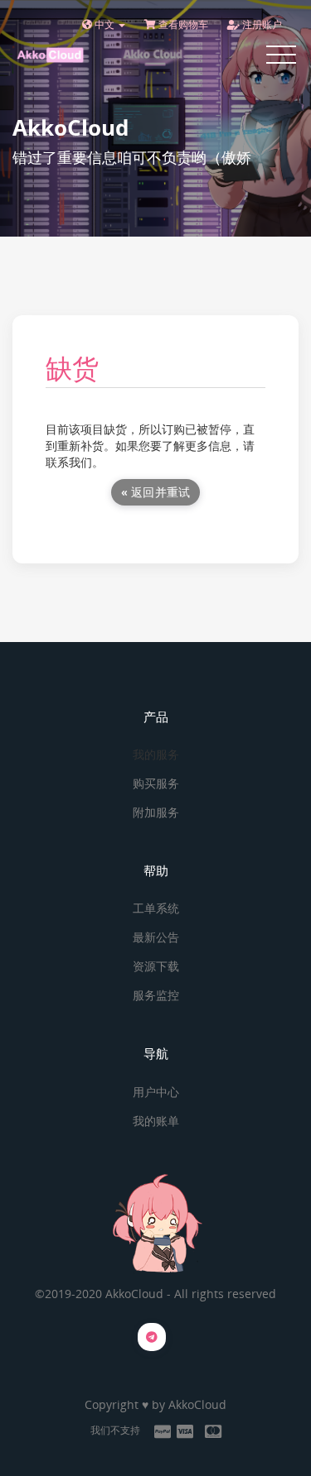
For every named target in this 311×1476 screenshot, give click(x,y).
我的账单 (156, 1121)
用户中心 (156, 1092)
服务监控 (156, 995)
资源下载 (156, 966)
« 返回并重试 (156, 492)
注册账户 (261, 24)
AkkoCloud (197, 1404)
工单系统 (156, 908)
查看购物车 (182, 24)
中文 (104, 24)
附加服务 (156, 812)
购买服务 (156, 783)
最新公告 (156, 937)
